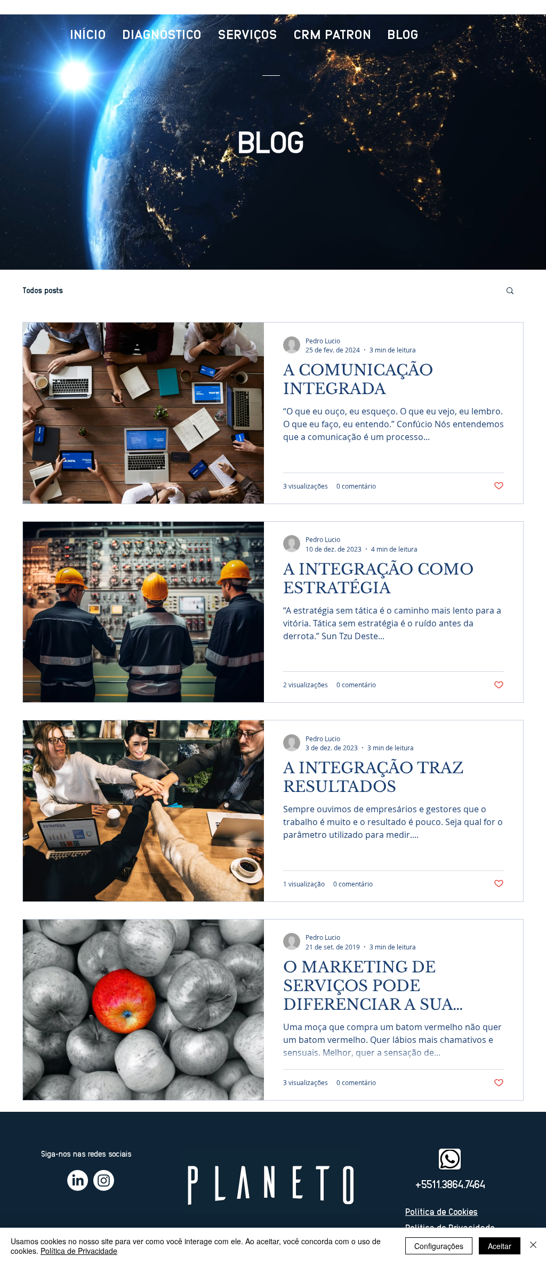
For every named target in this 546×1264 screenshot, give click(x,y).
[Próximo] (470, 142)
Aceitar (499, 1246)
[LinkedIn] (77, 1180)
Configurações (438, 1246)
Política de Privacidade (79, 1250)
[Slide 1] (273, 243)
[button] (510, 291)
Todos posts (42, 290)
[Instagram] (103, 1180)
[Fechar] (533, 1245)
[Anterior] (75, 142)
